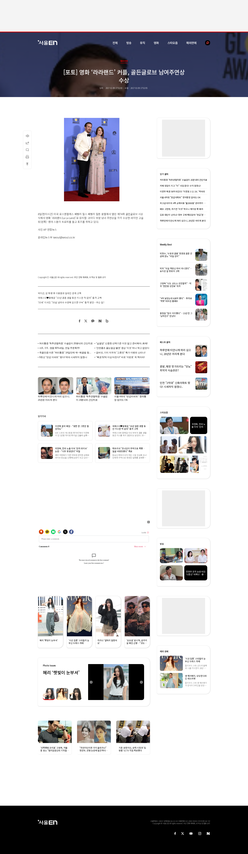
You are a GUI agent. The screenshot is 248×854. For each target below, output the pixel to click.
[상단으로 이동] (27, 164)
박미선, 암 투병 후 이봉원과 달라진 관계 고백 (59, 293)
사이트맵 (201, 821)
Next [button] (141, 682)
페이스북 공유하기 (80, 321)
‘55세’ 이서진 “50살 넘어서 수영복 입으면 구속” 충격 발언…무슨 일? (71, 302)
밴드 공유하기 (107, 321)
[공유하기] (27, 142)
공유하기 (27, 142)
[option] (116, 682)
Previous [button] (91, 682)
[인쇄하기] (27, 157)
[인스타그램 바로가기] (200, 833)
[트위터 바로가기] (182, 833)
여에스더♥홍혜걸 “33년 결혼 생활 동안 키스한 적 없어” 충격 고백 (70, 297)
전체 (115, 43)
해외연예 (191, 43)
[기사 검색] (205, 42)
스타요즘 (172, 43)
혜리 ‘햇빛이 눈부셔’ (61, 672)
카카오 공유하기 (93, 321)
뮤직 (142, 43)
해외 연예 (164, 651)
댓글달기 (27, 150)
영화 (156, 43)
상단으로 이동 (27, 164)
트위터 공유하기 (85, 321)
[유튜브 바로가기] (191, 833)
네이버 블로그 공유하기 (100, 321)
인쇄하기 (27, 157)
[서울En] (47, 42)
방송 (128, 43)
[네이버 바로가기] (208, 833)
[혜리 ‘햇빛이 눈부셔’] (116, 682)
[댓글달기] (27, 150)
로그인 (207, 821)
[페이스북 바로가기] (175, 833)
